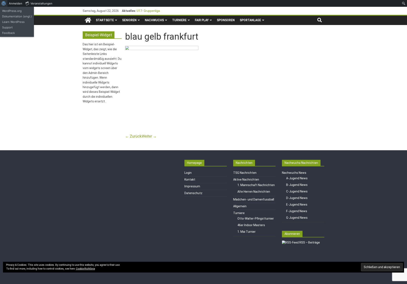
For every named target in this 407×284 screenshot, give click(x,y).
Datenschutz (193, 193)
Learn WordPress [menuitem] (13, 22)
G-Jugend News (297, 217)
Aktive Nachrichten (246, 179)
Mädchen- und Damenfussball (253, 199)
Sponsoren (226, 20)
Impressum (192, 186)
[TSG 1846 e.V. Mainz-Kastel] (88, 20)
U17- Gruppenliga (148, 11)
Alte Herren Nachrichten (253, 191)
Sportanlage (250, 20)
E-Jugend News (296, 204)
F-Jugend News (296, 211)
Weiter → (149, 136)
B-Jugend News (297, 185)
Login (188, 172)
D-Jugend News (297, 198)
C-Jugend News (297, 191)
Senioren (129, 20)
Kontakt (189, 179)
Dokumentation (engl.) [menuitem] (17, 16)
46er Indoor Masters (251, 225)
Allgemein (240, 206)
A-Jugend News (297, 178)
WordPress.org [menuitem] (12, 11)
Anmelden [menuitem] (15, 3)
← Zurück (133, 136)
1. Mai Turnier (246, 231)
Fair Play (202, 20)
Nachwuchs (154, 20)
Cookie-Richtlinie (85, 268)
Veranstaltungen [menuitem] (41, 3)
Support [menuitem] (7, 27)
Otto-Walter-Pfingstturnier (255, 218)
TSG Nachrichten (244, 172)
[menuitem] (3, 3)
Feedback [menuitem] (8, 33)
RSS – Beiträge (309, 242)
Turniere (179, 20)
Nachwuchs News (294, 172)
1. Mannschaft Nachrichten (256, 185)
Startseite (105, 20)
